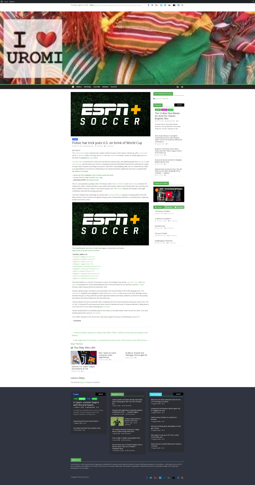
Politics (114, 87)
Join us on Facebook (161, 98)
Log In (6, 1)
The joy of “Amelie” (161, 233)
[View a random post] (182, 87)
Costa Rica (142, 153)
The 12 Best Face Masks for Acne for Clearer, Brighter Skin (167, 116)
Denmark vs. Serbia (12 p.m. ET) (84, 259)
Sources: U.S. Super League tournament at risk (83, 367)
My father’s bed (160, 226)
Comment (180, 207)
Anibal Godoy (132, 184)
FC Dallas (141, 285)
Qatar (92, 158)
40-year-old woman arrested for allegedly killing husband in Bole (168, 161)
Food (75, 399)
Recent (169, 207)
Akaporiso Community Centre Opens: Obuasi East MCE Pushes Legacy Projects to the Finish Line (168, 151)
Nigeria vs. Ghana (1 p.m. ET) (83, 262)
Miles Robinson (113, 293)
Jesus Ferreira (77, 164)
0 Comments (109, 146)
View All (179, 105)
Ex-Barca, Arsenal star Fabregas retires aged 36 (136, 354)
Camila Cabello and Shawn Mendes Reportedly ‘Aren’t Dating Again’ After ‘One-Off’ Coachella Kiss (127, 401)
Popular (159, 207)
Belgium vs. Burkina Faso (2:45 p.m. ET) (86, 273)
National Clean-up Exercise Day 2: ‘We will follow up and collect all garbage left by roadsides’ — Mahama (168, 171)
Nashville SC (76, 293)
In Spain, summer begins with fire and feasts (86, 403)
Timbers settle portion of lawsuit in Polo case (133, 420)
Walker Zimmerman (118, 184)
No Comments (170, 213)
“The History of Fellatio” (162, 211)
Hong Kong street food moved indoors (85, 421)
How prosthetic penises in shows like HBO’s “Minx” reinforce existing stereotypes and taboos (109, 334)
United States (80, 153)
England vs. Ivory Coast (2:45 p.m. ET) (86, 269)
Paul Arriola (142, 162)
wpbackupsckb (89, 146)
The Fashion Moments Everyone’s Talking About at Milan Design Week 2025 (125, 430)
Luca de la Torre (132, 282)
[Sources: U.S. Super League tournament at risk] (84, 352)
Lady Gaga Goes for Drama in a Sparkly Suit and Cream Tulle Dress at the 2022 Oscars (111, 340)
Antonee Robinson (115, 195)
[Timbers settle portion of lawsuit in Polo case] (118, 418)
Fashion (105, 87)
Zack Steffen (96, 313)
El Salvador (80, 155)
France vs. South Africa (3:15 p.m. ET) (85, 276)
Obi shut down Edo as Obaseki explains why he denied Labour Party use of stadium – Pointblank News (127, 446)
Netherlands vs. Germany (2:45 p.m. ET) (86, 266)
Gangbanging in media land (163, 241)
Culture (97, 87)
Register (12, 1)
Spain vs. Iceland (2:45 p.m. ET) (83, 271)
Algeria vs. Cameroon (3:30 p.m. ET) (85, 278)
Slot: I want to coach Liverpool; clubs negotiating (107, 355)
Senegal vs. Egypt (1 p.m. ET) (83, 264)
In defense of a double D (163, 219)
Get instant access (92, 180)
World (79, 87)
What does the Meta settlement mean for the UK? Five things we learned (117, 5)
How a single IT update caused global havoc (126, 438)
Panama (113, 155)
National (87, 87)
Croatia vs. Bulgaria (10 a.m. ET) (84, 257)
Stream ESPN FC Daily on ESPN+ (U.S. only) (88, 177)
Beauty (158, 110)
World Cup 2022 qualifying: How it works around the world (93, 175)
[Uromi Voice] (73, 87)
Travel (88, 399)
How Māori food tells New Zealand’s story (87, 428)
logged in (83, 382)
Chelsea (119, 189)
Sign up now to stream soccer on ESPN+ (86, 250)
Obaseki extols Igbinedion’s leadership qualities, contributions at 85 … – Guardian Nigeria (127, 411)
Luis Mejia (106, 307)
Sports (75, 139)
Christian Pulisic (77, 162)
